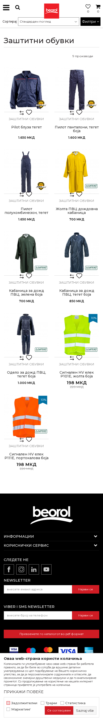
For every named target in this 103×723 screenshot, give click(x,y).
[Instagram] (21, 569)
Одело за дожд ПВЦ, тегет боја (26, 374)
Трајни (51, 703)
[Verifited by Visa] (14, 651)
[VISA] (68, 651)
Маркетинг (21, 709)
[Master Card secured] (48, 651)
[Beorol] (51, 8)
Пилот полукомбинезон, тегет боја (26, 212)
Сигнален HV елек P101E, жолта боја (77, 374)
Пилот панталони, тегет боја (77, 129)
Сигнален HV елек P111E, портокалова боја (26, 456)
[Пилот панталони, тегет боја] (76, 89)
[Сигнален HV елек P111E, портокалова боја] (26, 416)
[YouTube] (46, 569)
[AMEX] (89, 651)
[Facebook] (9, 569)
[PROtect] (41, 104)
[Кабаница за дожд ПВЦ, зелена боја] (26, 253)
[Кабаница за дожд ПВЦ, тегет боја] (76, 253)
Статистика (75, 703)
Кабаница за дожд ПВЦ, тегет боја (76, 292)
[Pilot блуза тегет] (26, 89)
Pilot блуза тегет (26, 127)
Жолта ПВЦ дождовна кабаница (77, 211)
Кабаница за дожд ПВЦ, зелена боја (26, 292)
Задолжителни (24, 703)
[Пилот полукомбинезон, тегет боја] (26, 171)
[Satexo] (91, 186)
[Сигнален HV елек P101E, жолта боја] (76, 335)
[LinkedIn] (34, 569)
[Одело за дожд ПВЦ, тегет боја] (26, 335)
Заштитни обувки (26, 119)
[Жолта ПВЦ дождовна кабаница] (76, 171)
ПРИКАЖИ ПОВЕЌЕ (24, 691)
